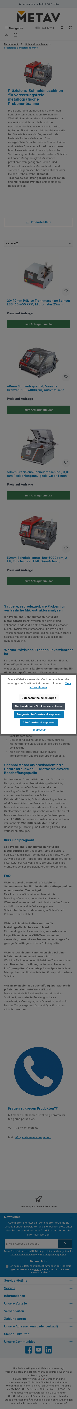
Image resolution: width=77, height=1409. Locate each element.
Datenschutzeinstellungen (39, 697)
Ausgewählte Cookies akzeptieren (38, 714)
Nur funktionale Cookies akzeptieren (39, 706)
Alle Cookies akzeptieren (39, 722)
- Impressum (38, 729)
